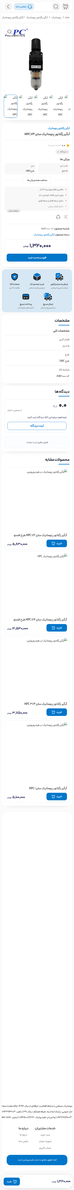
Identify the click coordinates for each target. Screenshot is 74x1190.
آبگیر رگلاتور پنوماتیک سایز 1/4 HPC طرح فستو (40, 619)
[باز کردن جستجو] (56, 6)
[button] (9, 31)
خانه (67, 17)
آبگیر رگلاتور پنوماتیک (37, 17)
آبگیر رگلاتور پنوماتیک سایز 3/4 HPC (45, 704)
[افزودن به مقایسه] (65, 217)
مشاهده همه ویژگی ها (37, 180)
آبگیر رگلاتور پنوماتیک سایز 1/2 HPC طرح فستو (40, 535)
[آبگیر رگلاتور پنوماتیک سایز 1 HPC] (37, 752)
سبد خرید (45, 1135)
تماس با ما (23, 1141)
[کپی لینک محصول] (58, 217)
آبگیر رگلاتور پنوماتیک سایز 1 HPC (48, 788)
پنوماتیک (56, 17)
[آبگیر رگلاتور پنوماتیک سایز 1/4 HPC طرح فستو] (37, 584)
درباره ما (23, 1135)
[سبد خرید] (65, 6)
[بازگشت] (8, 6)
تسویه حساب (45, 1141)
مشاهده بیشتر (13, 211)
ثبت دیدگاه (37, 426)
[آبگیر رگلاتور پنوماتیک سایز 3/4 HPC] (37, 668)
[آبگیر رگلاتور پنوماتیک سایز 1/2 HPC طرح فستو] (37, 499)
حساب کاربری (45, 1148)
